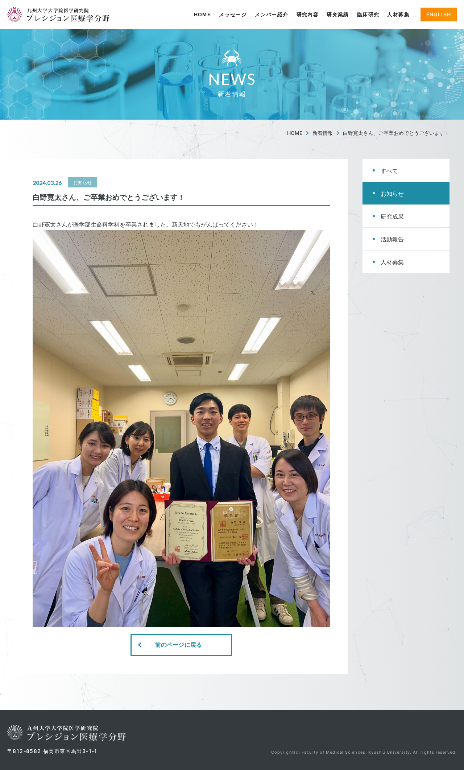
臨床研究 (368, 14)
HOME (202, 14)
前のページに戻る (178, 645)
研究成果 (392, 216)
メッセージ (233, 14)
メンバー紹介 (271, 14)
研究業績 (338, 14)
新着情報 (322, 133)
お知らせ (392, 193)
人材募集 (398, 14)
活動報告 (392, 239)
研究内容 (308, 14)
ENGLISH (438, 14)
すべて (389, 170)
